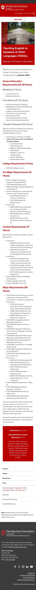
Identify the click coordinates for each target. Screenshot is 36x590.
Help (19, 2)
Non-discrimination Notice (26, 580)
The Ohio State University (6, 2)
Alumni (26, 13)
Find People (27, 2)
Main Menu (18, 19)
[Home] (14, 9)
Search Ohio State (33, 2)
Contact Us (31, 573)
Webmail (30, 2)
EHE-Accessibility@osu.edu (18, 547)
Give (30, 13)
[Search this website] (34, 13)
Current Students (18, 13)
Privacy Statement (29, 578)
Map (25, 2)
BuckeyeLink (22, 2)
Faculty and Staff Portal (27, 575)
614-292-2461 (10, 560)
